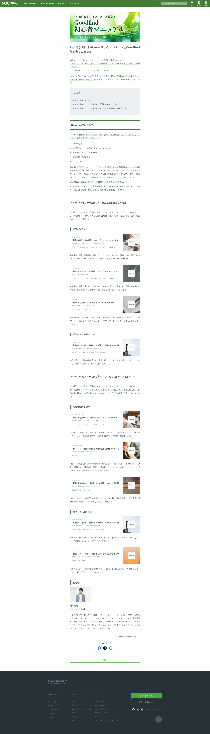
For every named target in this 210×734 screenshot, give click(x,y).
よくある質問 (52, 713)
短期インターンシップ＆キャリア (81, 709)
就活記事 (74, 717)
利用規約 (50, 705)
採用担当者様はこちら (146, 702)
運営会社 (50, 717)
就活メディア (74, 3)
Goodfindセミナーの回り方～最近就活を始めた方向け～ (98, 104)
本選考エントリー (77, 713)
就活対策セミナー (77, 705)
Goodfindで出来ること (84, 100)
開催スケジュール (30, 3)
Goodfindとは (52, 702)
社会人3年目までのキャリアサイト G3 (106, 720)
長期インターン (76, 720)
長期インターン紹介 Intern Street (105, 713)
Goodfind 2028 (100, 705)
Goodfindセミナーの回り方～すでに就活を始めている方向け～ (100, 108)
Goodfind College (100, 701)
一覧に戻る (105, 660)
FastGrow (98, 717)
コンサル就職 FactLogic (102, 709)
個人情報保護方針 (53, 709)
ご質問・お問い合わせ (146, 696)
